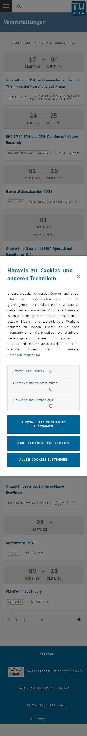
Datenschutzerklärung (23, 355)
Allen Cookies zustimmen (43, 459)
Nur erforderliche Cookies (43, 443)
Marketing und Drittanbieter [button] (33, 400)
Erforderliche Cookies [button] (28, 371)
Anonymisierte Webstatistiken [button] (35, 383)
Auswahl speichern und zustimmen (43, 424)
